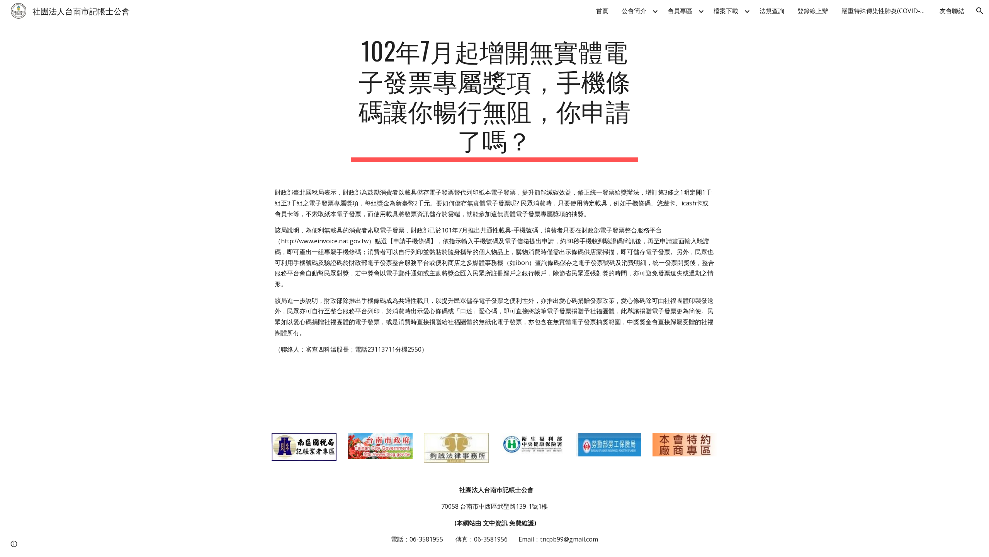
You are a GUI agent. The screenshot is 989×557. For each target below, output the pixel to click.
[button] (979, 11)
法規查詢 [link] (772, 11)
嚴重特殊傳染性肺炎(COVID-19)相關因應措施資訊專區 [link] (885, 11)
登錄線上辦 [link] (812, 11)
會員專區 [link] (680, 11)
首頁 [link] (602, 11)
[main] (494, 98)
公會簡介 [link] (634, 11)
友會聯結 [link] (952, 11)
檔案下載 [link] (726, 11)
